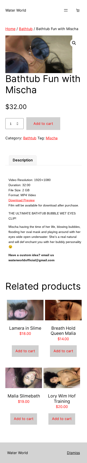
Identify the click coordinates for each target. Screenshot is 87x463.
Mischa (52, 138)
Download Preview (21, 200)
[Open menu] (65, 10)
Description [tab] (23, 160)
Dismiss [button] (73, 453)
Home (10, 29)
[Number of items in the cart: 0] (78, 10)
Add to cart (43, 123)
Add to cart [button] (25, 351)
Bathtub (26, 29)
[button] (74, 43)
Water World (15, 10)
